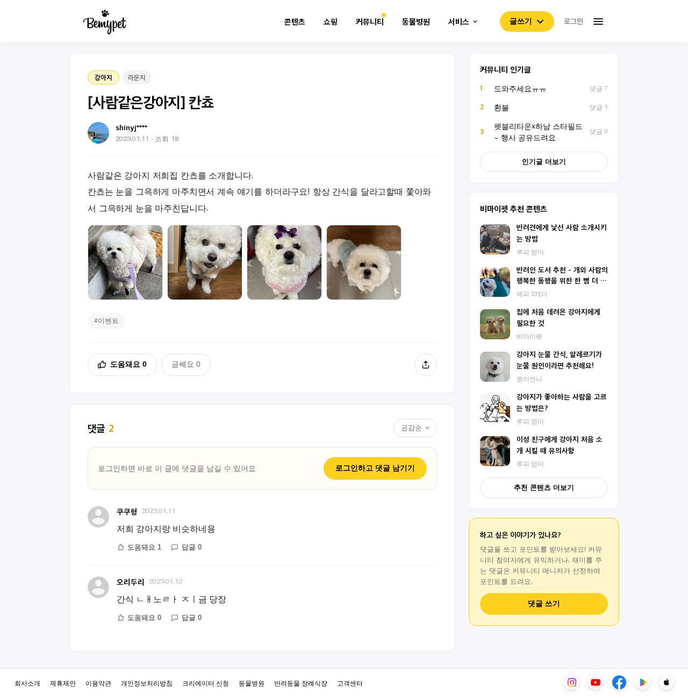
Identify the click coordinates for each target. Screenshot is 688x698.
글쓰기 (521, 21)
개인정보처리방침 (147, 682)
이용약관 (98, 682)
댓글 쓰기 (544, 604)
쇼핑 (331, 22)
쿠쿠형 (127, 511)
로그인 (573, 21)
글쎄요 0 (185, 364)
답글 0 (192, 547)
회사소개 (27, 682)
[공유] (425, 364)
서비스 (458, 22)
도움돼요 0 (128, 364)
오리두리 (131, 581)
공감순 (411, 428)
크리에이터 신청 (205, 682)
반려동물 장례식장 (300, 682)
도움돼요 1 (144, 547)
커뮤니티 (370, 22)
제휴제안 (63, 682)
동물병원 (416, 22)
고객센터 (350, 682)
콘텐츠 (294, 22)
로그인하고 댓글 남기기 (375, 468)
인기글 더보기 (544, 162)
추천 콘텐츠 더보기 (544, 487)
